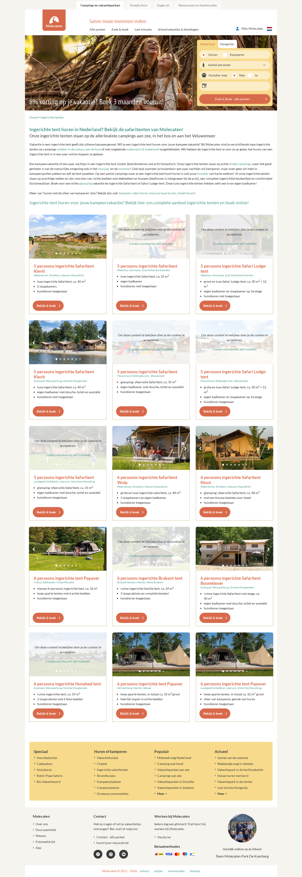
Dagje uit (163, 5)
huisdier (202, 173)
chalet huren (185, 193)
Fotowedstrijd (45, 842)
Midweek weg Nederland (174, 758)
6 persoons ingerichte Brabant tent (149, 578)
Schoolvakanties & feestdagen (178, 29)
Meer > (162, 793)
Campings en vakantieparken (100, 5)
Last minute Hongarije (232, 787)
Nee (242, 75)
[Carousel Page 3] (64, 253)
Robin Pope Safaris (50, 776)
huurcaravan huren (162, 193)
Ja (256, 75)
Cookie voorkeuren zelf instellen (151, 243)
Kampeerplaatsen (109, 782)
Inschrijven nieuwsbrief (112, 843)
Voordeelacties (47, 758)
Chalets (102, 764)
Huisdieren (44, 770)
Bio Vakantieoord (49, 782)
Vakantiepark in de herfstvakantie (240, 770)
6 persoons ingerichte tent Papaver (66, 578)
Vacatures (164, 837)
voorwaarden (176, 871)
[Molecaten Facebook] (98, 854)
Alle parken (97, 29)
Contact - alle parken (110, 837)
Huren (212, 54)
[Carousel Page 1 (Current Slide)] (56, 253)
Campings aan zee (169, 776)
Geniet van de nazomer (232, 758)
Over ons (42, 824)
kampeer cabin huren (133, 193)
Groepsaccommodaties (112, 793)
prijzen (158, 871)
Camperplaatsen (108, 787)
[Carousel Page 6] (76, 253)
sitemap (195, 871)
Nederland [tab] (207, 44)
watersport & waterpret (143, 149)
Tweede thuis (138, 5)
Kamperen (235, 54)
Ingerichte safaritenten (112, 770)
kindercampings (240, 164)
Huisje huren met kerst (232, 776)
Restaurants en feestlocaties (198, 5)
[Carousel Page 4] (68, 253)
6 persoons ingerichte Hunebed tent (67, 683)
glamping (85, 183)
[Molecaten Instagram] (110, 854)
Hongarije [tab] (227, 44)
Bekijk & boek (46, 305)
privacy (144, 871)
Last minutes (143, 29)
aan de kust (93, 149)
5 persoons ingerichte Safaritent (147, 265)
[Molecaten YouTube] (123, 854)
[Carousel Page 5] (72, 253)
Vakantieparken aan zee (173, 770)
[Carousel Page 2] (60, 253)
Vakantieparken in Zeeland (175, 787)
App (38, 848)
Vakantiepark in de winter (234, 782)
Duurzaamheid (46, 830)
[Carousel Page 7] (80, 253)
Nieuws (41, 836)
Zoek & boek (119, 29)
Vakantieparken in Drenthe (175, 782)
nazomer (124, 169)
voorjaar (104, 169)
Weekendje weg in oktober (235, 764)
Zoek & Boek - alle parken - (233, 99)
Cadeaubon (44, 764)
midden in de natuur (70, 149)
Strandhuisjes (106, 776)
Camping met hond (170, 764)
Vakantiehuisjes (107, 758)
